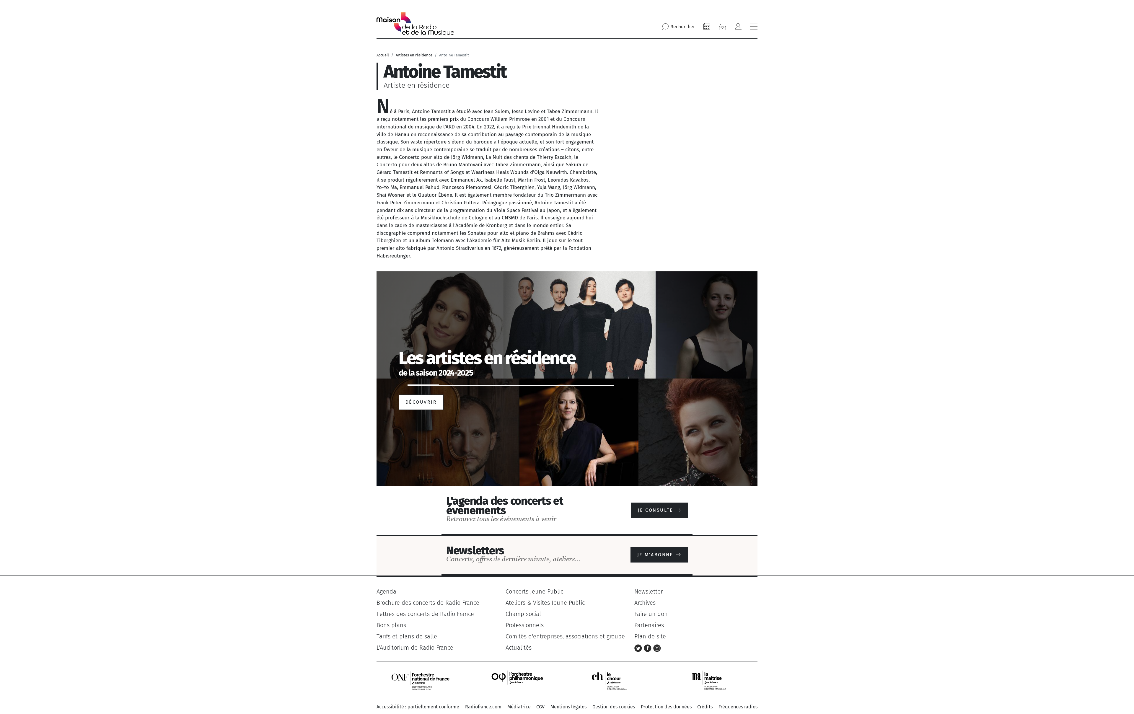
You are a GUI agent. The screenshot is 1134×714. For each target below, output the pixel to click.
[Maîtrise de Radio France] (712, 680)
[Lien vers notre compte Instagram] (657, 647)
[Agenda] (707, 26)
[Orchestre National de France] (420, 680)
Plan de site (650, 636)
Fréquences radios (737, 707)
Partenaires (649, 625)
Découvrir (421, 402)
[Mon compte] (738, 26)
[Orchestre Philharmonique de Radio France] (518, 680)
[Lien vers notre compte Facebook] (648, 647)
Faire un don (651, 613)
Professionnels (525, 625)
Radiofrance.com (483, 707)
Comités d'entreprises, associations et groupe (565, 636)
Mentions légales (568, 707)
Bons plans (391, 625)
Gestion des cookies (613, 707)
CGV (540, 707)
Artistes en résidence (414, 55)
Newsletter (648, 591)
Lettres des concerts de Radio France (425, 613)
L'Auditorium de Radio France (415, 647)
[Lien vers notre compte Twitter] (639, 647)
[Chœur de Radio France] (615, 680)
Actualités (519, 647)
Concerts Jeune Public (534, 591)
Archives (645, 602)
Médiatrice (519, 707)
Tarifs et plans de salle (407, 636)
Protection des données (666, 707)
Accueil (383, 55)
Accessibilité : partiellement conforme (418, 707)
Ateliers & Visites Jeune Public (545, 602)
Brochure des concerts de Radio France (428, 602)
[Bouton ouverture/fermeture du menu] (753, 27)
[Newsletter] (722, 26)
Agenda (386, 591)
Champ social (523, 613)
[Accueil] (415, 24)
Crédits (705, 707)
